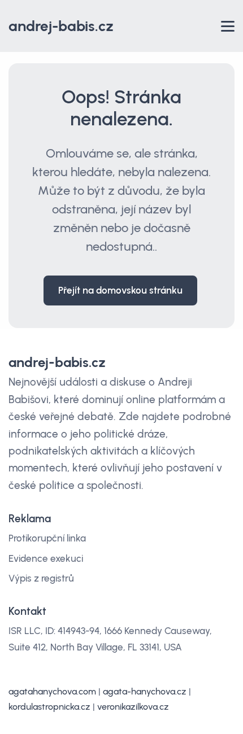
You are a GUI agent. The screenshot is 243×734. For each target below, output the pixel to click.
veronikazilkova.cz (133, 706)
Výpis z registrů (41, 578)
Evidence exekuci (45, 558)
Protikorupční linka (47, 538)
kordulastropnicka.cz (49, 706)
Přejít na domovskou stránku (120, 290)
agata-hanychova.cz (144, 691)
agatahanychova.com (52, 691)
